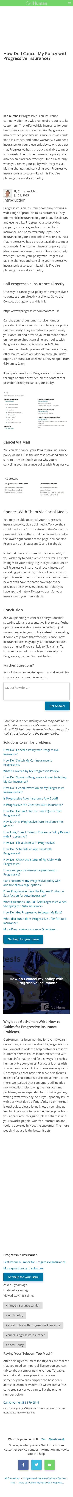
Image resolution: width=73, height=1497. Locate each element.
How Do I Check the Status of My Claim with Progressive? (32, 862)
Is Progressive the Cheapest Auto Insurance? (33, 805)
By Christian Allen (25, 191)
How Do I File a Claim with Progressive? (29, 843)
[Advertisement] (36, 86)
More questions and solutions (23, 1268)
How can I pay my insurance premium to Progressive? (30, 872)
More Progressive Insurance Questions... (30, 929)
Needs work (57, 1439)
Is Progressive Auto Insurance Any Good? (30, 798)
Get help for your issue (23, 939)
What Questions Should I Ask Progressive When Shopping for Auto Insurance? (35, 904)
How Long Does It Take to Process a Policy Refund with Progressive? (36, 834)
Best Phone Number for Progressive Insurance (34, 1262)
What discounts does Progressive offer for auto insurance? (35, 921)
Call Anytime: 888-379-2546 (21, 1402)
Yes (43, 1439)
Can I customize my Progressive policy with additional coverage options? (32, 883)
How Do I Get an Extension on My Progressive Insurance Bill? (33, 790)
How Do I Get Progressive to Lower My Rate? (32, 912)
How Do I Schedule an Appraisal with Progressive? (27, 851)
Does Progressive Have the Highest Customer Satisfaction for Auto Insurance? (33, 893)
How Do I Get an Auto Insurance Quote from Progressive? (32, 813)
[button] (69, 3)
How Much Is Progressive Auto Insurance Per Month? (33, 824)
